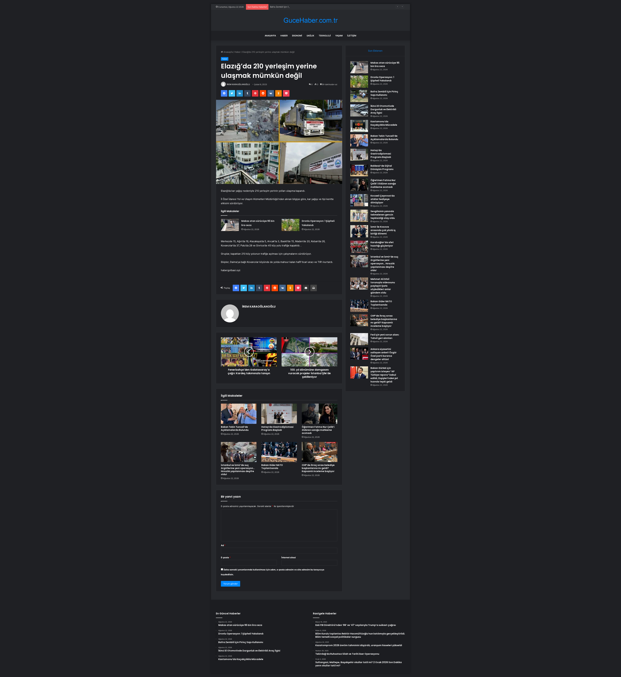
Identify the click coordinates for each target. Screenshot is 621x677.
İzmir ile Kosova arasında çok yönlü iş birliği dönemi (383, 230)
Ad (223, 545)
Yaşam (339, 35)
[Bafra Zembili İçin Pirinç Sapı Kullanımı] (359, 96)
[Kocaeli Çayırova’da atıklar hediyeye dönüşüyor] (359, 200)
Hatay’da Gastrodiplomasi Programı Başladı (277, 428)
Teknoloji (325, 35)
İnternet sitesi (288, 557)
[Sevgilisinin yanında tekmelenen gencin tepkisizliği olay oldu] (359, 216)
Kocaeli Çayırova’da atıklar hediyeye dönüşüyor (382, 199)
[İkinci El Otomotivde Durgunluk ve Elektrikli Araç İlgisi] (359, 110)
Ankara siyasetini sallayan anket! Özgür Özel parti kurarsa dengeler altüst (383, 354)
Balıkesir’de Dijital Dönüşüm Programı (381, 167)
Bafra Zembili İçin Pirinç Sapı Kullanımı (288, 7)
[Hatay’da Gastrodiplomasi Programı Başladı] (279, 414)
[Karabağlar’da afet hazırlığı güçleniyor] (359, 247)
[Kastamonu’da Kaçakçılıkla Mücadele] (359, 126)
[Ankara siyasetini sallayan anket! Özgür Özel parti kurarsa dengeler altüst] (359, 353)
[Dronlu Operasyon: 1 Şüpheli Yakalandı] (290, 225)
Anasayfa (270, 35)
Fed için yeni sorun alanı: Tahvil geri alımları (384, 336)
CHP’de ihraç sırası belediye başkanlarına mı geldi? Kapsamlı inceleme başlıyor (318, 468)
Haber (284, 35)
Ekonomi (297, 35)
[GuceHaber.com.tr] (310, 20)
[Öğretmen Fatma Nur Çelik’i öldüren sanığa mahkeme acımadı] (319, 414)
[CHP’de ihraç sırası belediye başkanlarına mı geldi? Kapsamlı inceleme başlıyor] (319, 452)
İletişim (351, 35)
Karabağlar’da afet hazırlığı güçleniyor (382, 244)
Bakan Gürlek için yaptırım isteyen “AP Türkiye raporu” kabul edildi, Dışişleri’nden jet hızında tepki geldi (384, 374)
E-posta (226, 557)
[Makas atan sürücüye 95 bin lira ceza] (230, 225)
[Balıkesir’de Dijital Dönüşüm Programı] (359, 170)
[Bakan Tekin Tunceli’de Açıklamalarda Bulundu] (238, 414)
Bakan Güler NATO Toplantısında (272, 466)
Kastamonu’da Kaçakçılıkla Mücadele (383, 123)
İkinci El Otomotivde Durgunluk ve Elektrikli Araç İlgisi (383, 109)
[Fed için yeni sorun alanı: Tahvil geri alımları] (359, 339)
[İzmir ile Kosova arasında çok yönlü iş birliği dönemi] (359, 231)
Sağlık (310, 35)
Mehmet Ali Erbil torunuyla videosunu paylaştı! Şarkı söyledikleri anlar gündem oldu (382, 285)
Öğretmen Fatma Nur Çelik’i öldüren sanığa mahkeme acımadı (318, 430)
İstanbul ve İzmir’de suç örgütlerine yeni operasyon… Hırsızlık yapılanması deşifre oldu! (238, 469)
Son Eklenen (375, 50)
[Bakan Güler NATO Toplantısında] (279, 452)
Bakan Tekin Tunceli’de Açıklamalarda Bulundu (235, 428)
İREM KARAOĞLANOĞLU (238, 84)
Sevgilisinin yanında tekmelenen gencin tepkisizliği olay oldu (382, 215)
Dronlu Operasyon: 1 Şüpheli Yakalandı (382, 79)
